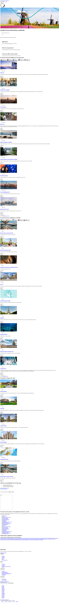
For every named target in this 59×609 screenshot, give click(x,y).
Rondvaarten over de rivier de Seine (5, 539)
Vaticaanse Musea (40, 539)
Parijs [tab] (4, 220)
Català (3, 586)
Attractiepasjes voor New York (13, 538)
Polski (3, 595)
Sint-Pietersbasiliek (25, 539)
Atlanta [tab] (11, 60)
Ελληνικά (3, 589)
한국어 (3, 591)
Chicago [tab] (28, 60)
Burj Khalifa (19, 538)
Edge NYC (46, 538)
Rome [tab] (16, 220)
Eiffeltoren (49, 538)
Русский (3, 596)
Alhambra (7, 538)
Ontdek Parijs (6, 376)
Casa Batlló (23, 538)
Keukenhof (56, 538)
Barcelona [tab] (10, 220)
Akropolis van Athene (3, 538)
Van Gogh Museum (35, 539)
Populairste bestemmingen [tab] (10, 537)
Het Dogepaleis (53, 538)
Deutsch (3, 588)
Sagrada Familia (20, 539)
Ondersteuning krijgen (3, 552)
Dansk (3, 587)
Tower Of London (30, 539)
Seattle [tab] (17, 60)
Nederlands (3, 593)
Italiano (3, 592)
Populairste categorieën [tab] (18, 537)
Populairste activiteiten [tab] (3, 537)
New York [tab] (5, 60)
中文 (2, 598)
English (3, 585)
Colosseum (26, 538)
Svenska (3, 597)
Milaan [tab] (22, 220)
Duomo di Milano (41, 538)
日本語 (3, 594)
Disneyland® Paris (36, 538)
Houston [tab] (22, 60)
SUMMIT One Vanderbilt (14, 539)
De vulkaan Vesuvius (31, 538)
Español (3, 590)
